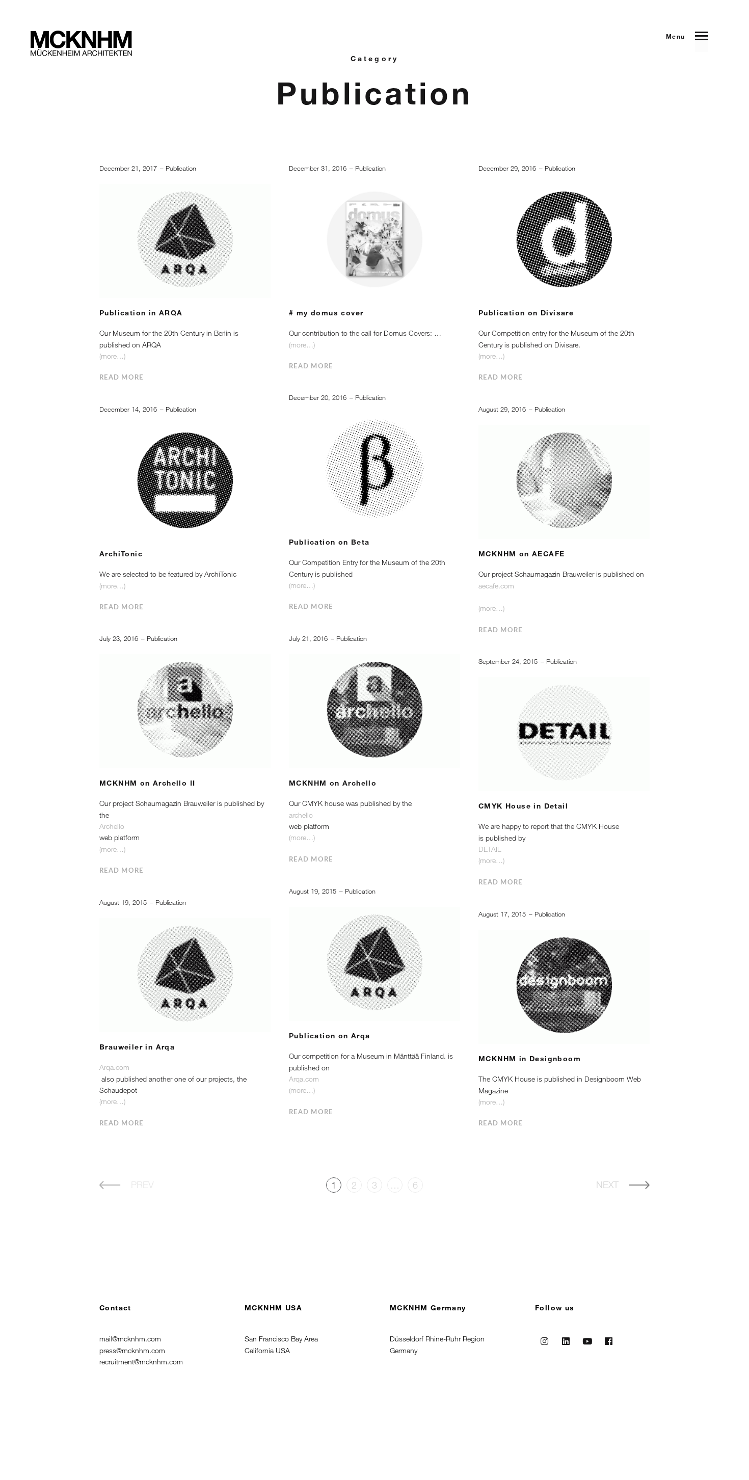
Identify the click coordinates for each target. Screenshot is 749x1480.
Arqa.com (305, 1078)
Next (607, 1184)
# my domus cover (326, 312)
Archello (111, 826)
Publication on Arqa (329, 1035)
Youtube (587, 1338)
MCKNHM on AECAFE (521, 553)
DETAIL (489, 849)
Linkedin (566, 1338)
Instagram (545, 1338)
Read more (121, 377)
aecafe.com (496, 585)
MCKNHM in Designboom (529, 1058)
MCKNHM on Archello (333, 782)
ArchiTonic (121, 553)
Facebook (609, 1338)
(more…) (112, 356)
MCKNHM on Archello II (147, 782)
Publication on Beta (329, 541)
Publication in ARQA (141, 312)
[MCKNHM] (81, 43)
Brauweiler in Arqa (137, 1046)
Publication (181, 168)
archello (301, 815)
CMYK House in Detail (523, 805)
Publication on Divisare (526, 312)
